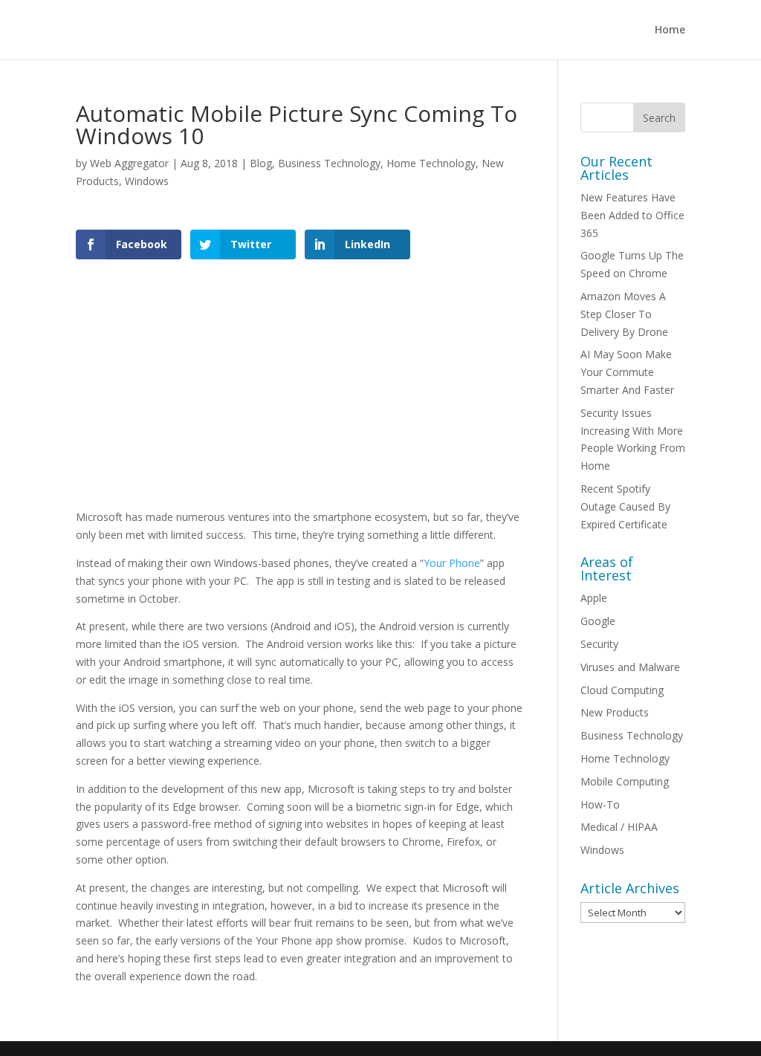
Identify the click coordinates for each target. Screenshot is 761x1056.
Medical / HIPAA (619, 827)
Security (599, 644)
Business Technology (329, 163)
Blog (261, 163)
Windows (147, 181)
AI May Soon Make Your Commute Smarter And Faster (627, 372)
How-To (600, 804)
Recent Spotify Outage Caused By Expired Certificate (625, 506)
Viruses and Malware (630, 667)
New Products (614, 712)
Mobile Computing (624, 781)
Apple (593, 598)
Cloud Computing (622, 690)
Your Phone (452, 563)
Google (597, 621)
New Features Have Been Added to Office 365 (632, 215)
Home (670, 30)
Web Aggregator (129, 163)
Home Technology (431, 163)
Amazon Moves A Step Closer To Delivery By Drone (624, 314)
